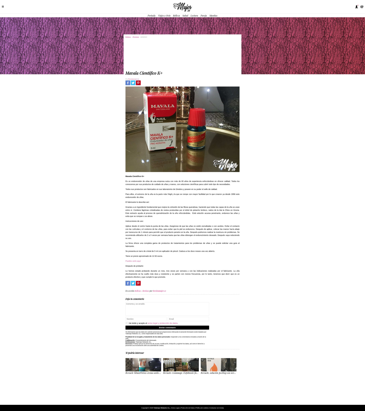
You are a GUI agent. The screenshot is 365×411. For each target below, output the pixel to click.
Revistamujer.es (133, 79)
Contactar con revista (216, 408)
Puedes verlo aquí (133, 261)
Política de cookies (202, 408)
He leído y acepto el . (153, 323)
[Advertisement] (182, 54)
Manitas (213, 15)
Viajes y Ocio (164, 15)
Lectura (194, 15)
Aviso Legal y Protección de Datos (182, 408)
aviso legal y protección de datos (163, 323)
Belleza (176, 15)
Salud (185, 15)
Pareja (204, 15)
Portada (152, 15)
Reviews (136, 37)
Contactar (362, 7)
